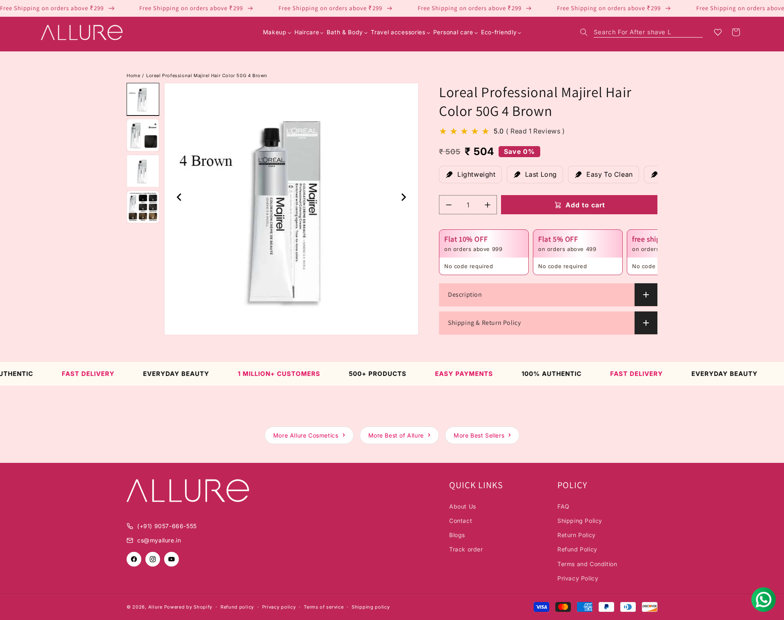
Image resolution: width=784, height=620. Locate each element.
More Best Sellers (479, 435)
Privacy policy (279, 607)
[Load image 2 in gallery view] (143, 135)
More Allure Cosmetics (306, 435)
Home (133, 75)
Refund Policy (577, 549)
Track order (466, 549)
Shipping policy (371, 607)
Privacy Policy (577, 578)
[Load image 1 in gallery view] (143, 99)
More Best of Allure (396, 435)
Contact (460, 520)
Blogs (457, 534)
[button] (641, 32)
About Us (462, 506)
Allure (155, 607)
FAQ (563, 506)
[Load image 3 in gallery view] (143, 171)
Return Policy (576, 534)
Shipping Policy (579, 520)
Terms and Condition (587, 563)
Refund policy (237, 607)
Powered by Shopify (188, 607)
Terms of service (323, 607)
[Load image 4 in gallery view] (143, 207)
